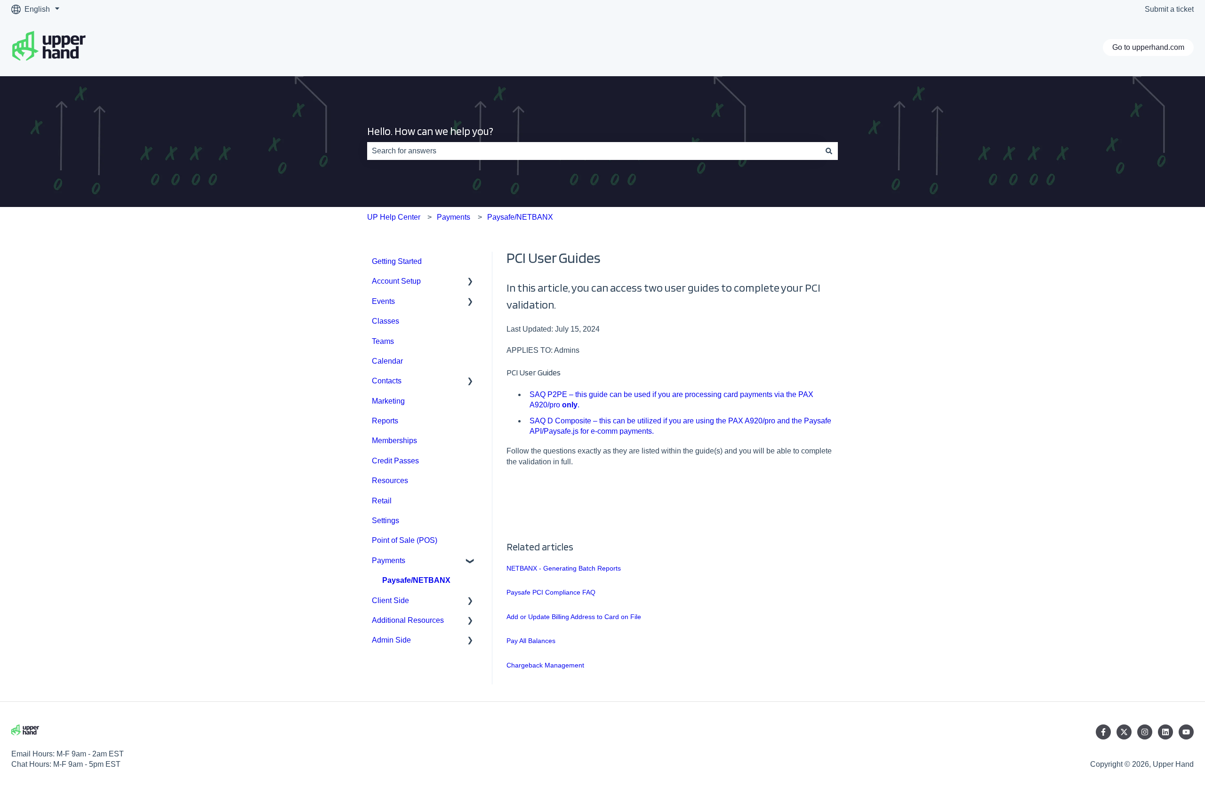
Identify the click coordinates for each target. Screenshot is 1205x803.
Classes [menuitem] (385, 321)
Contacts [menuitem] (387, 381)
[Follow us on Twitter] (1124, 731)
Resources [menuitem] (390, 481)
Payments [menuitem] (388, 560)
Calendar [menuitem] (387, 361)
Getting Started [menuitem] (397, 261)
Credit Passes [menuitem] (395, 461)
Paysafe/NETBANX (520, 217)
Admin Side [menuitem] (391, 640)
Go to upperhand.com (1148, 47)
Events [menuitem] (383, 301)
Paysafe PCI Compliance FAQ (550, 592)
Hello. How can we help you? (430, 131)
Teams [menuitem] (383, 341)
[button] (470, 282)
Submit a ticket (1169, 9)
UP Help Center (393, 217)
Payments (453, 217)
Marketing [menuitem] (388, 401)
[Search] (829, 151)
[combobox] (593, 151)
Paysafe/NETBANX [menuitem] (416, 580)
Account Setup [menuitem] (396, 281)
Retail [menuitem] (382, 501)
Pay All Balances (530, 640)
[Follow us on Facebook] (1103, 731)
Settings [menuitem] (385, 521)
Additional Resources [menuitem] (408, 620)
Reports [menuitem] (385, 421)
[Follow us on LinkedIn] (1165, 731)
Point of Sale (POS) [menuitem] (404, 540)
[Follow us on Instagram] (1144, 731)
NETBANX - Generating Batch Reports (563, 568)
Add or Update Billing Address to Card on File (573, 616)
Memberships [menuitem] (394, 441)
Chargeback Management (545, 665)
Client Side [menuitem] (390, 600)
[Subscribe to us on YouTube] (1186, 731)
